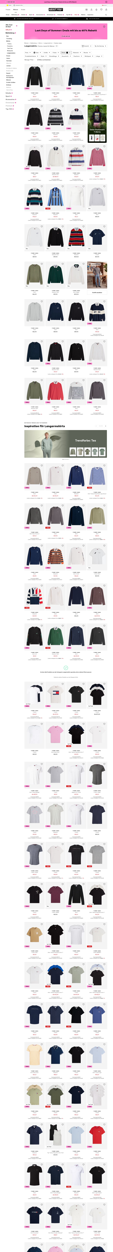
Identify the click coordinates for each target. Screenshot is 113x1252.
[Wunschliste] (101, 10)
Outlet (9, 5)
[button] (87, 46)
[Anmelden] (91, 10)
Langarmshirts (48, 43)
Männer (15, 9)
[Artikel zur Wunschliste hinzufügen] (42, 66)
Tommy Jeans (58, 43)
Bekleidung (34, 43)
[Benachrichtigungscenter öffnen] (96, 9)
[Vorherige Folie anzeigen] (96, 426)
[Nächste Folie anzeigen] (105, 426)
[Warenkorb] (106, 10)
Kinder (23, 9)
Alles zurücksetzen (45, 59)
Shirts (40, 43)
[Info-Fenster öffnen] (106, 2)
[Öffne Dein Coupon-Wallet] (86, 10)
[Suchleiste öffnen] (105, 15)
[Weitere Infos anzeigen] (34, 101)
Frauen (8, 9)
